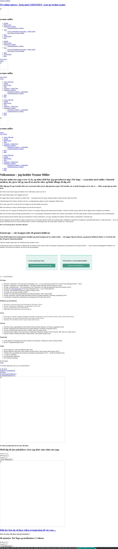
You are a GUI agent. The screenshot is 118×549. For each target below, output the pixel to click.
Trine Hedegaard (16, 289)
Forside (6, 23)
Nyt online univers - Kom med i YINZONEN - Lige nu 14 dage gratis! (32, 4)
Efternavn (3, 455)
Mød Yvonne (7, 25)
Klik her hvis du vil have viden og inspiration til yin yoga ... (28, 530)
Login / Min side (8, 82)
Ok (78, 548)
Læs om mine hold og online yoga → (42, 265)
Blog (5, 38)
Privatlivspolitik (90, 548)
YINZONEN (8, 36)
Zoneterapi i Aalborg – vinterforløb (17, 92)
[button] (59, 277)
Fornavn (2, 453)
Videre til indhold (5, 1)
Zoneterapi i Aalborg (10, 26)
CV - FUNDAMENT (6, 276)
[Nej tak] (95, 548)
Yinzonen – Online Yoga (11, 88)
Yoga (5, 30)
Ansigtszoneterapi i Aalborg (15, 28)
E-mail (2, 457)
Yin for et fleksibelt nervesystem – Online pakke (21, 31)
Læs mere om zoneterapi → (76, 265)
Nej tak (83, 548)
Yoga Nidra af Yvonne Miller (15, 33)
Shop (5, 35)
